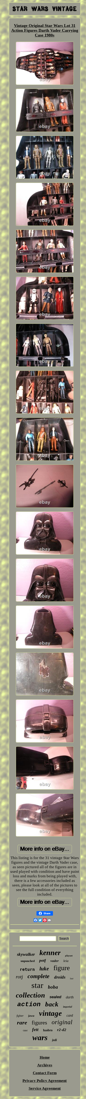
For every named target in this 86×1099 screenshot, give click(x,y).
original (62, 1022)
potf (42, 960)
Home (45, 1057)
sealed (55, 997)
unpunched (28, 961)
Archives (44, 1065)
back (51, 1004)
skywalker (26, 954)
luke (44, 969)
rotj (19, 976)
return (27, 969)
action (29, 1004)
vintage (50, 1013)
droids (59, 977)
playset (68, 955)
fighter (20, 1015)
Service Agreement (45, 1088)
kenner (50, 952)
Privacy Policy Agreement (44, 1080)
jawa (31, 1015)
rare (22, 1022)
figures (39, 1023)
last (71, 978)
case (25, 1030)
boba (53, 987)
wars (39, 1037)
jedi (54, 1040)
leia (66, 961)
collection (30, 995)
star (37, 985)
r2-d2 (61, 1030)
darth (70, 997)
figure (61, 968)
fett (35, 1029)
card (70, 1015)
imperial (67, 1006)
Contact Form (45, 1073)
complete (39, 976)
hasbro (48, 1030)
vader (54, 961)
